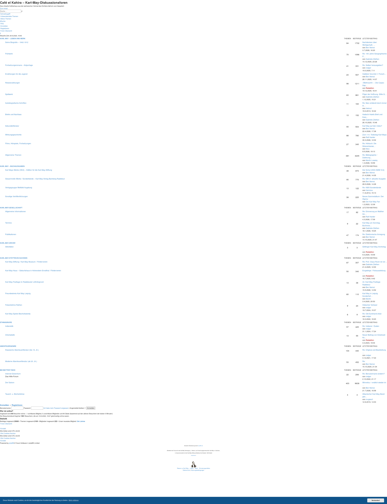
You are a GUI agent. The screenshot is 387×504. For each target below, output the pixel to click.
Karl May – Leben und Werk (12, 38)
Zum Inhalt (4, 8)
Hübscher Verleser (369, 305)
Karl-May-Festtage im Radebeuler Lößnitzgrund (24, 282)
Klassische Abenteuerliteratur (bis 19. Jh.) (22, 350)
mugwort (369, 399)
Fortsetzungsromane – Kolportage (19, 65)
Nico (367, 148)
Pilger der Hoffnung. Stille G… (374, 94)
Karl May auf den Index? (372, 126)
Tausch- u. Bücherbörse (14, 394)
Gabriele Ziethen (372, 59)
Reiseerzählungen (12, 82)
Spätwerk (9, 94)
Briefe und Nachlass (13, 114)
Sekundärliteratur (12, 126)
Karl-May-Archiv (7, 243)
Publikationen (10, 234)
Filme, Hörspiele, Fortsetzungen (18, 143)
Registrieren (17, 405)
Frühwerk (9, 53)
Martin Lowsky (372, 160)
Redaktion (370, 88)
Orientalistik (10, 335)
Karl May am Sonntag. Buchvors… (371, 224)
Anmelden (4, 405)
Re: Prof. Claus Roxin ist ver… (374, 261)
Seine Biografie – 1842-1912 (16, 42)
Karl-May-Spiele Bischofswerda (17, 313)
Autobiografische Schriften (15, 103)
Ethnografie (6, 322)
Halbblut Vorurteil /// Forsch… (374, 74)
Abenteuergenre (8, 346)
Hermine (369, 190)
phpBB (11, 443)
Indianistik (9, 326)
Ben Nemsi (370, 47)
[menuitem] (9, 16)
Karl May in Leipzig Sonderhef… (370, 294)
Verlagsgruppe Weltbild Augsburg (18, 187)
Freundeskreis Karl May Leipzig (18, 293)
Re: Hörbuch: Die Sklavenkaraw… (369, 144)
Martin (368, 298)
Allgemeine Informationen (15, 211)
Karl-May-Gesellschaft (11, 208)
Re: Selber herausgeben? (372, 65)
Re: (363, 361)
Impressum (193, 455)
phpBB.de (200, 445)
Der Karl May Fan (373, 201)
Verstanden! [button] (376, 500)
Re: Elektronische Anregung (373, 234)
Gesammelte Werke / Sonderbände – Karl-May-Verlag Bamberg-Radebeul (35, 178)
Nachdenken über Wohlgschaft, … (369, 43)
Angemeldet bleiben (77, 408)
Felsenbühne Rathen (13, 305)
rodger (368, 67)
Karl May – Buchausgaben (12, 166)
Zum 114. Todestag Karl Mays (374, 134)
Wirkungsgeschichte (13, 134)
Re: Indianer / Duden (370, 326)
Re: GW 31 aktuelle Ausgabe (374, 178)
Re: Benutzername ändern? (373, 373)
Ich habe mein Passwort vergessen (56, 408)
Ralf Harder (370, 137)
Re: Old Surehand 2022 (371, 313)
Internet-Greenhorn (13, 373)
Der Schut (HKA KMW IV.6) (373, 170)
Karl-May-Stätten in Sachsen (13, 258)
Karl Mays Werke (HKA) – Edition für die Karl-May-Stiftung (28, 170)
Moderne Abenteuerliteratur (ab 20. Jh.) (21, 361)
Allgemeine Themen (13, 155)
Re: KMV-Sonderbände (371, 187)
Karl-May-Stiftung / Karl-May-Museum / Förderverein (26, 261)
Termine (8, 222)
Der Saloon (9, 382)
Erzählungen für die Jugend (16, 74)
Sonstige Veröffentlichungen (16, 196)
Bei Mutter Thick (7, 370)
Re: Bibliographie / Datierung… (369, 156)
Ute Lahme (81, 421)
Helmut (369, 108)
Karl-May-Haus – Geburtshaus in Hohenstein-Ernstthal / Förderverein (33, 270)
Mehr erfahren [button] (74, 500)
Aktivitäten (9, 246)
